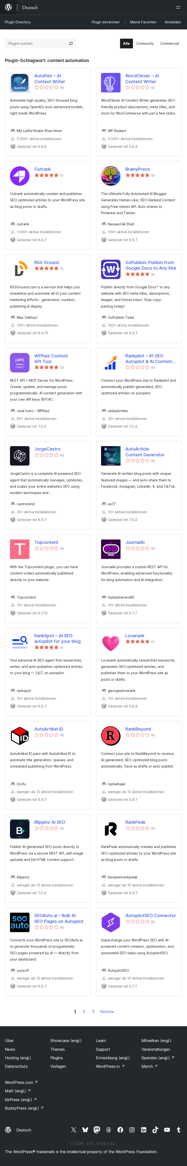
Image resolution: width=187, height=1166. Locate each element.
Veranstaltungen (155, 1049)
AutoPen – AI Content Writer (49, 78)
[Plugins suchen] (71, 43)
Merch (149, 1066)
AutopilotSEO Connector (150, 915)
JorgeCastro (47, 448)
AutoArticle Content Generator (145, 451)
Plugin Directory (18, 22)
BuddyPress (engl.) (24, 1108)
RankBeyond (138, 729)
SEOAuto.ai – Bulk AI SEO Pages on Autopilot (59, 918)
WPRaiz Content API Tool (51, 358)
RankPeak (135, 822)
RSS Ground (46, 262)
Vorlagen (58, 1066)
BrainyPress (137, 169)
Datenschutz (16, 1066)
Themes (57, 1049)
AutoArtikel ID (48, 729)
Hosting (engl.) (18, 1057)
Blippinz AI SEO (49, 822)
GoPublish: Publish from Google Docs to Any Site (150, 265)
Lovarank (134, 635)
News (10, 1049)
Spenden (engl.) (158, 1057)
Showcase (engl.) (66, 1040)
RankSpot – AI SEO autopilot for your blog (57, 638)
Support (103, 1049)
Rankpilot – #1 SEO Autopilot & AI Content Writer (148, 358)
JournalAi (135, 542)
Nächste (107, 1011)
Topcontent (46, 542)
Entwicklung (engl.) (113, 1057)
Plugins (56, 1057)
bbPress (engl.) (21, 1099)
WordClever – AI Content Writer (142, 78)
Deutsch (23, 1130)
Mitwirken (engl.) (156, 1040)
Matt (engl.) (18, 1090)
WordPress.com (21, 1082)
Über (9, 1040)
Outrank (42, 169)
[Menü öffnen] (179, 7)
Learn (101, 1040)
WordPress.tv (110, 1066)
